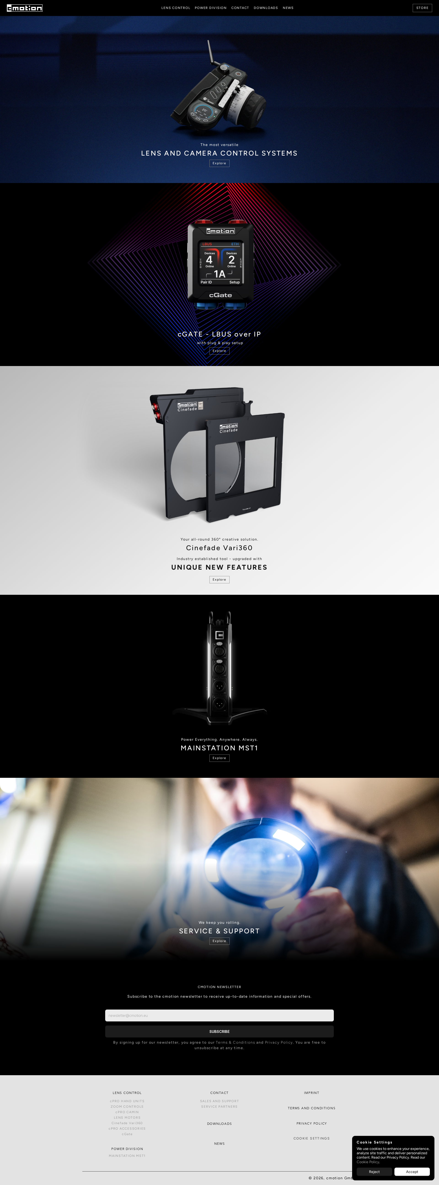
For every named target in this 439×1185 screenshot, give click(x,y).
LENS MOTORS (127, 1118)
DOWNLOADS (219, 1124)
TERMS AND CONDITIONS (311, 1108)
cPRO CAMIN (127, 1112)
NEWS (219, 1143)
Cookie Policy (368, 1162)
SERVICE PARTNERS (219, 1107)
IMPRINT (311, 1093)
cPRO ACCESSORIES (127, 1129)
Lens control (127, 1093)
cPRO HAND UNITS (127, 1101)
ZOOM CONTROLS (127, 1107)
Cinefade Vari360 (127, 1123)
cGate (127, 1134)
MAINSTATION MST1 (127, 1156)
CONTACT (219, 1093)
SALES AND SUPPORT (219, 1101)
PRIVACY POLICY (312, 1123)
